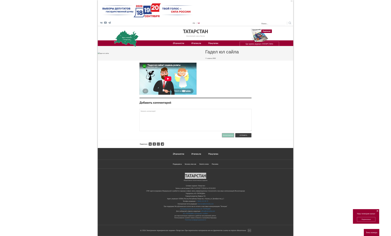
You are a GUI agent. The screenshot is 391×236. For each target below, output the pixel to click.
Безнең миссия (190, 164)
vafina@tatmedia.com (208, 211)
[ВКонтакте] (151, 144)
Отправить (243, 135)
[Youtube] (105, 23)
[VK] (101, 23)
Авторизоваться (228, 135)
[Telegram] (109, 23)
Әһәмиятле (178, 43)
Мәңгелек (213, 43)
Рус (194, 23)
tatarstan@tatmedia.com (206, 204)
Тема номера (371, 232)
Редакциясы (177, 164)
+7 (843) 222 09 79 (202, 201)
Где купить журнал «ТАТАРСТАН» (259, 44)
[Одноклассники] (155, 144)
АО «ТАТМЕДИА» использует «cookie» (195, 213)
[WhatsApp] (159, 144)
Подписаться (366, 219)
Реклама (215, 164)
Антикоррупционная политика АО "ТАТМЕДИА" (195, 209)
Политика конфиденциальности (195, 220)
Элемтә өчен (204, 164)
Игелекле (196, 43)
